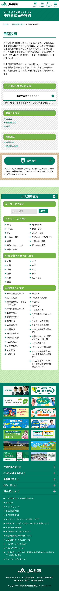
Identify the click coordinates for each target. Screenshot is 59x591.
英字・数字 (36, 278)
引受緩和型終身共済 (40, 321)
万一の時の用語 (38, 245)
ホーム (6, 24)
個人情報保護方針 (13, 515)
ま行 (34, 261)
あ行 (9, 261)
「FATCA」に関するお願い (16, 544)
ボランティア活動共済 (41, 347)
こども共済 (12, 342)
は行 (9, 282)
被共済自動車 (12, 146)
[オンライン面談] (48, 4)
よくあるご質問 (22, 580)
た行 (9, 273)
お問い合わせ (38, 580)
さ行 (9, 269)
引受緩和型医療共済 (40, 325)
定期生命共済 (13, 346)
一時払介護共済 (38, 343)
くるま (9, 119)
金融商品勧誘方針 (13, 511)
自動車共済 (11, 122)
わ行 (34, 273)
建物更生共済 (13, 317)
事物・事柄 (12, 249)
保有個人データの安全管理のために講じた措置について (27, 523)
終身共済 (11, 321)
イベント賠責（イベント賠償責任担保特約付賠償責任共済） (41, 364)
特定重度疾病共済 (39, 298)
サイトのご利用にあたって (16, 559)
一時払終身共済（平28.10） (42, 330)
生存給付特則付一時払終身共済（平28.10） (41, 337)
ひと (9, 225)
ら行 (34, 269)
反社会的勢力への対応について (18, 540)
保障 (8, 126)
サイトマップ (13, 577)
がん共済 (11, 350)
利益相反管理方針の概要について (19, 536)
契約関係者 (36, 225)
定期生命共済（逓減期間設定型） (16, 303)
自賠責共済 (12, 325)
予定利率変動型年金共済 (41, 315)
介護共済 (36, 293)
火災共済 (11, 329)
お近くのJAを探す (46, 577)
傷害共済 (36, 306)
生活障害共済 (37, 310)
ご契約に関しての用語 (41, 237)
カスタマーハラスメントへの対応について (22, 519)
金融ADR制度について (15, 548)
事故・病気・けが (15, 245)
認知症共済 (12, 298)
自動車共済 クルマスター (28, 96)
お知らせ (9, 503)
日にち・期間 (37, 233)
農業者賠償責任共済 (15, 293)
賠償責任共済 (13, 337)
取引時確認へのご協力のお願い (18, 532)
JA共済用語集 (17, 24)
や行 (34, 265)
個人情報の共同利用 (13, 527)
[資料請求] (42, 4)
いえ (9, 233)
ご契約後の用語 (38, 241)
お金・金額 (36, 229)
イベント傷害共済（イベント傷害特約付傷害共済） (41, 354)
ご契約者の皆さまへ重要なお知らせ (20, 499)
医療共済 (11, 354)
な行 (9, 278)
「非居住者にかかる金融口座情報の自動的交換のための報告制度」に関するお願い (30, 553)
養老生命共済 (13, 333)
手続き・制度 (13, 237)
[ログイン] (35, 4)
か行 (9, 265)
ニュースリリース (13, 507)
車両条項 (10, 142)
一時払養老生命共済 (15, 309)
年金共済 (36, 302)
